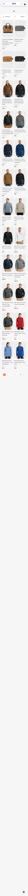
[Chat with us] (24, 892)
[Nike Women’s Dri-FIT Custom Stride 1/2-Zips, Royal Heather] (8, 350)
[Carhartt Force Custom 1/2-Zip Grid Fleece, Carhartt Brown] (8, 177)
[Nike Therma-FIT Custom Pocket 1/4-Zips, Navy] (8, 263)
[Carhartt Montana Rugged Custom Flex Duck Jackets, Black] (20, 88)
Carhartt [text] (16, 43)
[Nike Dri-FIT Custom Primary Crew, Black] (8, 235)
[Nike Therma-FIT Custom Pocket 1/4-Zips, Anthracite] (8, 321)
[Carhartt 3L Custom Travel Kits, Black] (20, 59)
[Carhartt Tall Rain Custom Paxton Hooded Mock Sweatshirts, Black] (8, 119)
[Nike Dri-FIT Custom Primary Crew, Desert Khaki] (20, 206)
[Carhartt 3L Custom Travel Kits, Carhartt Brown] (8, 59)
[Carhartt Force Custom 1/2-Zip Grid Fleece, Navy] (8, 148)
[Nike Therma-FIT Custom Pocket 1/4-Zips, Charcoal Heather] (8, 292)
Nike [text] (3, 250)
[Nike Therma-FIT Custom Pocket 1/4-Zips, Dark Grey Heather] (20, 263)
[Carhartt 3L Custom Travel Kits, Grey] (20, 29)
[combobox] (20, 16)
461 (21, 374)
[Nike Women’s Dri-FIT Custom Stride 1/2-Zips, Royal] (20, 350)
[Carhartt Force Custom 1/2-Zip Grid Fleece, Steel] (20, 119)
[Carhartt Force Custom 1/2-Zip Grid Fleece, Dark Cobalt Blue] (20, 148)
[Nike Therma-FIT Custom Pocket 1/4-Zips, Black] (20, 292)
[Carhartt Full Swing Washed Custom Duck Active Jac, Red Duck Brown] (8, 88)
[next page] (23, 375)
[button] (4, 3)
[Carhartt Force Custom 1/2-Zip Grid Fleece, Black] (20, 177)
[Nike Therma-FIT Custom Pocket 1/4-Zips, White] (20, 235)
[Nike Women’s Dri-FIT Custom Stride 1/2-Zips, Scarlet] (20, 321)
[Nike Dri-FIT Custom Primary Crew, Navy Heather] (8, 206)
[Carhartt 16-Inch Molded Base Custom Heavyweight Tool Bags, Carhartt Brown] (8, 29)
